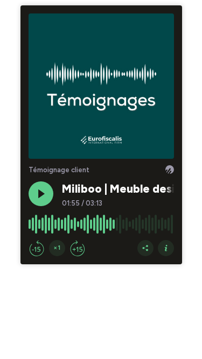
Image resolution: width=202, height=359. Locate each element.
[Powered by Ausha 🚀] (169, 169)
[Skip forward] (77, 248)
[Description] (166, 248)
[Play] (41, 193)
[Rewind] (37, 248)
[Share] (145, 248)
